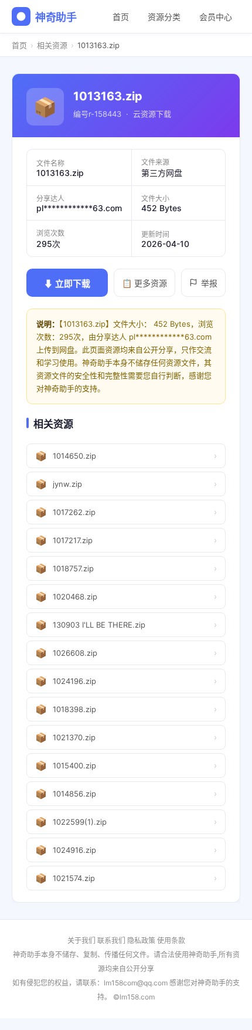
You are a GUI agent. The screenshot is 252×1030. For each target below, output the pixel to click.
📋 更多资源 (144, 283)
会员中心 (215, 17)
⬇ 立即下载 (67, 283)
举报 (209, 283)
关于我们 (81, 940)
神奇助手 (56, 17)
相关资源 (52, 45)
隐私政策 (141, 940)
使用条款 (171, 940)
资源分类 (164, 17)
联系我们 (111, 940)
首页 (121, 17)
